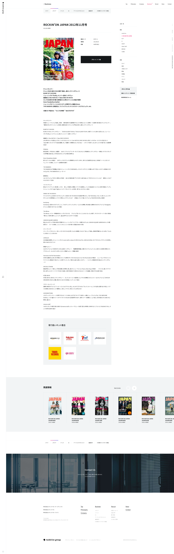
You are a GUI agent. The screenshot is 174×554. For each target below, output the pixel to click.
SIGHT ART (124, 46)
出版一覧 (122, 23)
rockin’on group (52, 540)
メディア (54, 11)
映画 (123, 81)
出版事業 (172, 39)
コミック (123, 79)
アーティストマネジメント (79, 11)
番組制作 (91, 11)
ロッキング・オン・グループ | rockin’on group (3, 8)
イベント (62, 11)
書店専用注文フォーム (126, 97)
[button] (134, 388)
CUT (123, 38)
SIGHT (123, 43)
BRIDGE (123, 49)
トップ (172, 25)
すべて (46, 11)
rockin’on (124, 33)
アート (123, 76)
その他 (123, 51)
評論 (123, 71)
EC (68, 11)
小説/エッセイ (125, 68)
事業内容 (172, 31)
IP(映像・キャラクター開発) (103, 11)
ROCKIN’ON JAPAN (172, 48)
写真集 (123, 74)
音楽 (123, 66)
